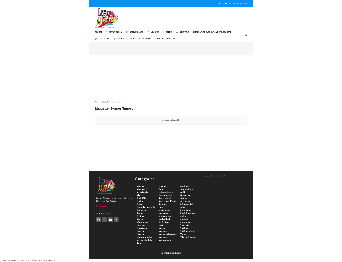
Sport (132, 39)
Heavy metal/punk (167, 201)
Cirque (140, 204)
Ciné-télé (184, 32)
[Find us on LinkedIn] (229, 3)
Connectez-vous (241, 4)
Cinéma (140, 201)
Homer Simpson (117, 102)
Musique (155, 32)
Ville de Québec (188, 237)
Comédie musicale (146, 207)
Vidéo (183, 234)
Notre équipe (145, 39)
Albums (140, 186)
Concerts (141, 210)
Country (141, 213)
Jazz (160, 207)
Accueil (98, 32)
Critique (141, 216)
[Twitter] (104, 219)
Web (160, 189)
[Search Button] (246, 35)
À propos (159, 39)
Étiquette (105, 102)
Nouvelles (185, 195)
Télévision (185, 225)
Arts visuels (115, 32)
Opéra (183, 198)
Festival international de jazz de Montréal (145, 237)
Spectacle (185, 222)
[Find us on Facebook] (219, 3)
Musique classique (167, 234)
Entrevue (141, 225)
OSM (182, 207)
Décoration (142, 222)
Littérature (104, 39)
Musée (161, 228)
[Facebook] (98, 219)
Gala (139, 243)
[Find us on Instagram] (222, 3)
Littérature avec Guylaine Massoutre (212, 32)
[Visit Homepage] (107, 18)
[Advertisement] (198, 18)
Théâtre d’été (187, 231)
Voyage (162, 186)
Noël (182, 192)
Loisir (161, 225)
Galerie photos (165, 192)
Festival (140, 231)
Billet (139, 195)
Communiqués (136, 32)
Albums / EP (142, 189)
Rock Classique (187, 213)
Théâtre (184, 228)
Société (121, 39)
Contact (170, 39)
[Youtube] (110, 219)
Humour (162, 204)
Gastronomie (165, 195)
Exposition (142, 228)
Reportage (185, 210)
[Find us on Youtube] (226, 3)
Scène (169, 32)
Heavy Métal (164, 198)
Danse (140, 219)
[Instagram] (116, 219)
